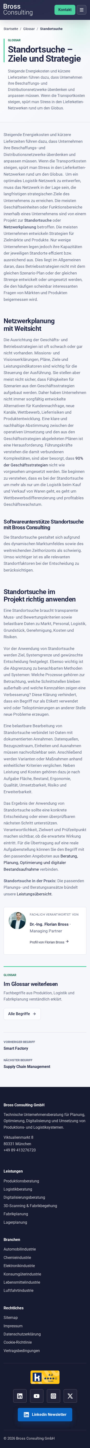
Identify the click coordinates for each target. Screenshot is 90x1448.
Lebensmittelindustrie (22, 1282)
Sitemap (11, 1317)
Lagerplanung (15, 1222)
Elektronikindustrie (19, 1265)
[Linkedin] (20, 1396)
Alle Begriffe (19, 1014)
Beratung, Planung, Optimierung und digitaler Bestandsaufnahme (41, 863)
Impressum (13, 1326)
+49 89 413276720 (20, 1150)
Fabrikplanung (16, 1214)
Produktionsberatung (21, 1181)
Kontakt (65, 9)
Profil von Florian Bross (47, 942)
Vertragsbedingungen (22, 1350)
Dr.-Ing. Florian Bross (49, 924)
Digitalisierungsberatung (24, 1197)
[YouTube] (36, 1396)
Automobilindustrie (20, 1249)
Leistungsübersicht (34, 894)
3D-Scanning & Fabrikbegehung (30, 1206)
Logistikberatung (18, 1189)
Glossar (29, 29)
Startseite (11, 29)
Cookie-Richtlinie (18, 1342)
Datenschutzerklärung (22, 1334)
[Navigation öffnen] (81, 10)
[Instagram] (53, 1396)
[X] (70, 1396)
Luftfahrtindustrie (18, 1290)
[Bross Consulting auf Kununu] (45, 1377)
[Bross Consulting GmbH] (18, 10)
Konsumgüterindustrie (22, 1274)
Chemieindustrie (17, 1257)
